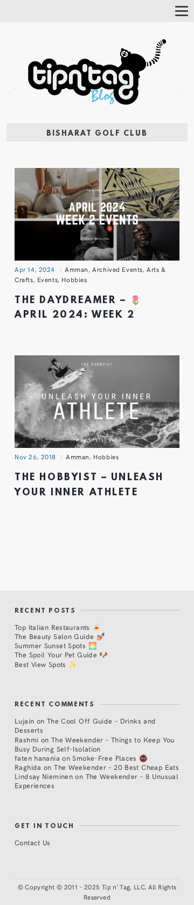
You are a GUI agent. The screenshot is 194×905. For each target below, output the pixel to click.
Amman (76, 269)
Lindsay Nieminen (44, 776)
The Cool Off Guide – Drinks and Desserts (85, 725)
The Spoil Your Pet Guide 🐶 (61, 654)
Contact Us (33, 842)
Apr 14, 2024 (35, 269)
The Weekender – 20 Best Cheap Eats (116, 766)
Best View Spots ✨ (46, 664)
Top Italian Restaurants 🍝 (58, 627)
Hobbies (74, 279)
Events (47, 279)
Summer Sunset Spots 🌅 (56, 645)
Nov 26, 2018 (35, 456)
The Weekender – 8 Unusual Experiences (96, 780)
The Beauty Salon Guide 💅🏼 (60, 636)
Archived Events (117, 269)
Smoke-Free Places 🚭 (110, 757)
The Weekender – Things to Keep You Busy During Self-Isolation (95, 744)
